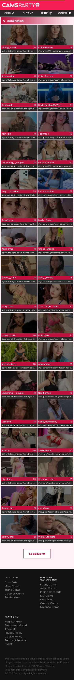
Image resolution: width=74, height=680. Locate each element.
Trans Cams (12, 590)
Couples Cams (14, 593)
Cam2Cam (47, 599)
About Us (10, 629)
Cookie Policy (13, 636)
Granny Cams (49, 603)
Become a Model (16, 625)
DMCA (8, 644)
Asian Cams (48, 588)
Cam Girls (11, 582)
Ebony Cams (48, 584)
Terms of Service (15, 640)
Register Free (13, 621)
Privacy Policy (13, 633)
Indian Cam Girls (50, 592)
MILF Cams (46, 595)
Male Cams (12, 586)
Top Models (12, 597)
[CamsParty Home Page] (20, 5)
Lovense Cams (49, 607)
